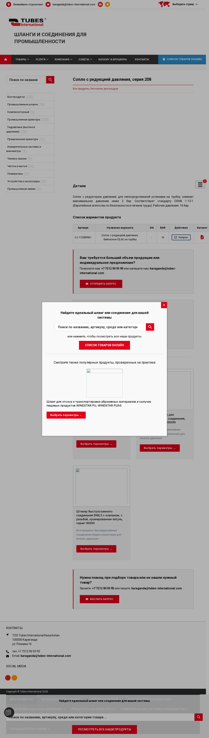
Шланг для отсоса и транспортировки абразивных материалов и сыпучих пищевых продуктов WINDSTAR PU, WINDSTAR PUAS (99, 403)
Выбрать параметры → (66, 415)
